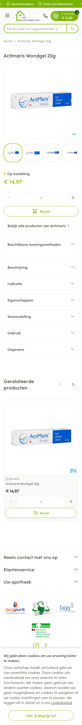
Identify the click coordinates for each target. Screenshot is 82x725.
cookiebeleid (61, 702)
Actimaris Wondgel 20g (22, 483)
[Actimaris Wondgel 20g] (41, 437)
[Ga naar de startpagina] (27, 16)
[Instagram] (36, 645)
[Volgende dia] (72, 384)
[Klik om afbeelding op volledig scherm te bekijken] (41, 100)
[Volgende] (73, 100)
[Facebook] (45, 645)
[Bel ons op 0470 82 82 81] (45, 16)
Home (8, 41)
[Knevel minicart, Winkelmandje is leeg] (55, 16)
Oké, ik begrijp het (41, 715)
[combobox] (35, 28)
